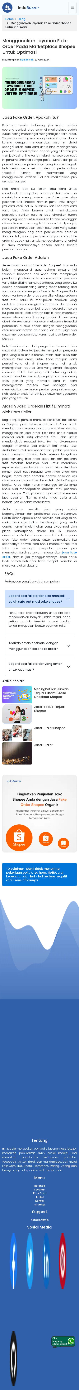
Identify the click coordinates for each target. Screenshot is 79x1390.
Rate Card (39, 1193)
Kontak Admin (40, 1220)
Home (9, 19)
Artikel (40, 1197)
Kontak (39, 1201)
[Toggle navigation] (72, 7)
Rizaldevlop (27, 59)
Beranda (39, 1186)
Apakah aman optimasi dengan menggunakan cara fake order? (33, 646)
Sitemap (39, 1204)
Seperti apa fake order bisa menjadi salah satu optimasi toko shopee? (37, 599)
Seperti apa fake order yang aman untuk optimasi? (35, 667)
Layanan (39, 1189)
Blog (22, 19)
